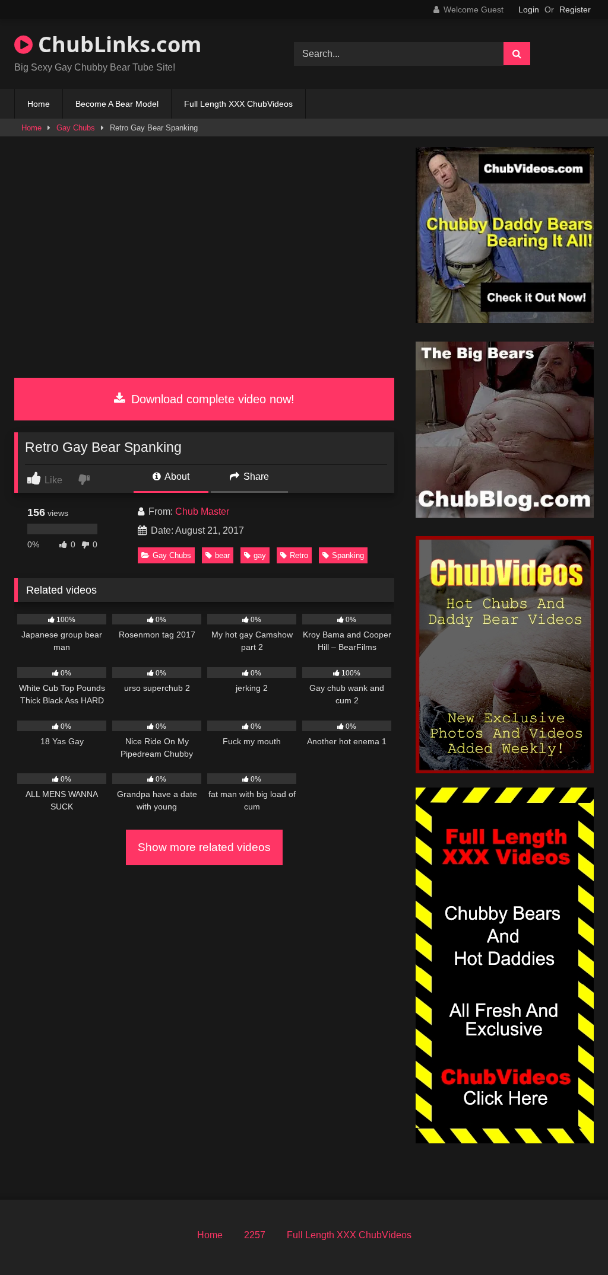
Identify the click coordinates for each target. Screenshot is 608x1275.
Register (575, 9)
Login (528, 9)
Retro (299, 555)
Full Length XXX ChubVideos (238, 104)
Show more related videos (204, 847)
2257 (254, 1235)
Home (38, 104)
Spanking (348, 555)
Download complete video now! (211, 399)
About (176, 476)
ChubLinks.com (117, 44)
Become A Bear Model (117, 104)
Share (255, 476)
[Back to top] (571, 1239)
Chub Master (202, 511)
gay (260, 555)
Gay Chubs (75, 127)
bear (222, 555)
